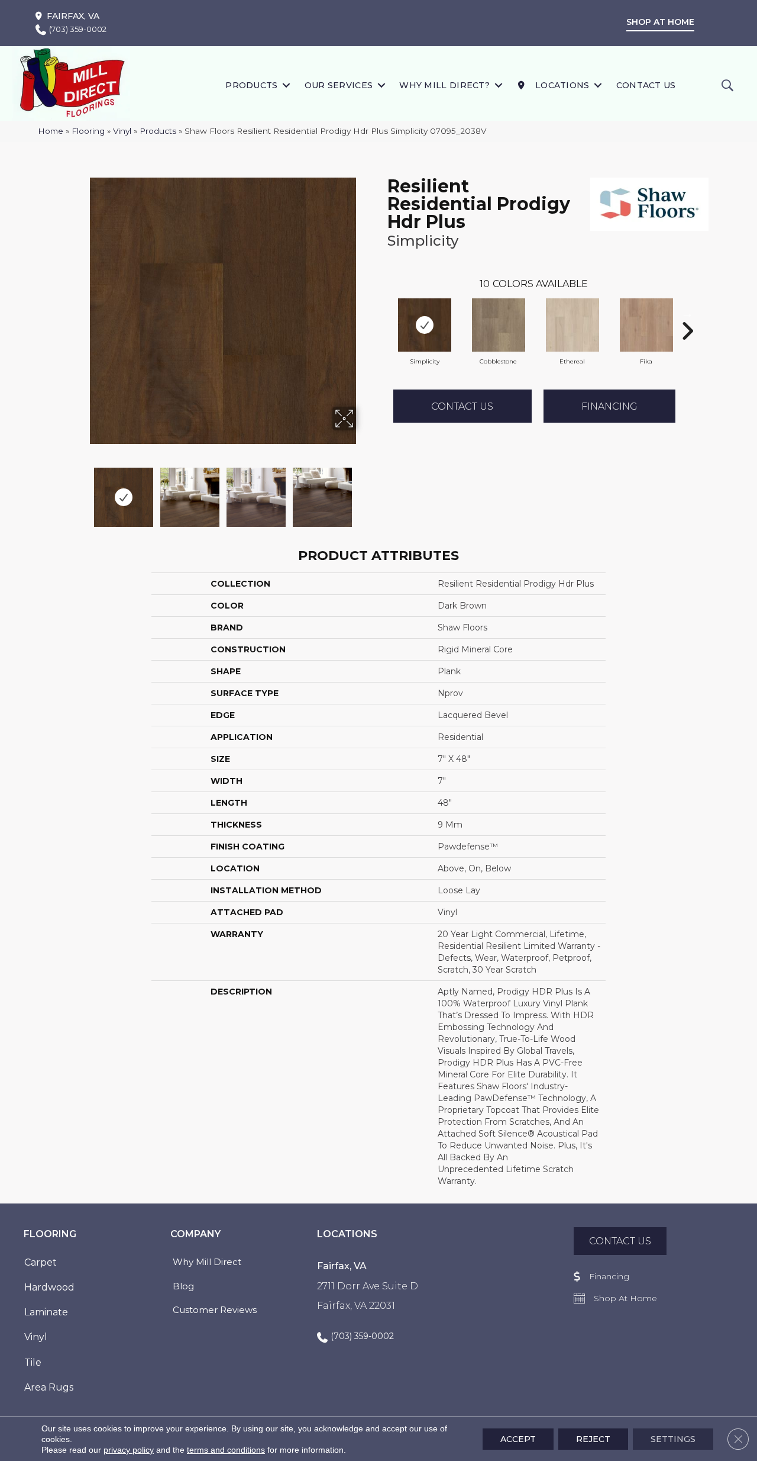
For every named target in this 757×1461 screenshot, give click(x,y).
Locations (561, 85)
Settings (673, 1439)
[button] (286, 85)
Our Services (339, 85)
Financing (609, 406)
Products (251, 85)
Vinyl (122, 131)
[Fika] (646, 325)
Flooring (88, 131)
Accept (518, 1439)
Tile (32, 1362)
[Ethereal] (572, 325)
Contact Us (646, 85)
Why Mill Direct (207, 1261)
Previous (82, 491)
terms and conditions (226, 1449)
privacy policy (128, 1449)
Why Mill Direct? (444, 85)
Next (364, 491)
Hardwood (49, 1287)
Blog (183, 1286)
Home (50, 131)
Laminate (46, 1312)
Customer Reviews (215, 1309)
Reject (593, 1439)
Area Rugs (48, 1387)
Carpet (40, 1262)
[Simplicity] (424, 325)
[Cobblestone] (498, 325)
